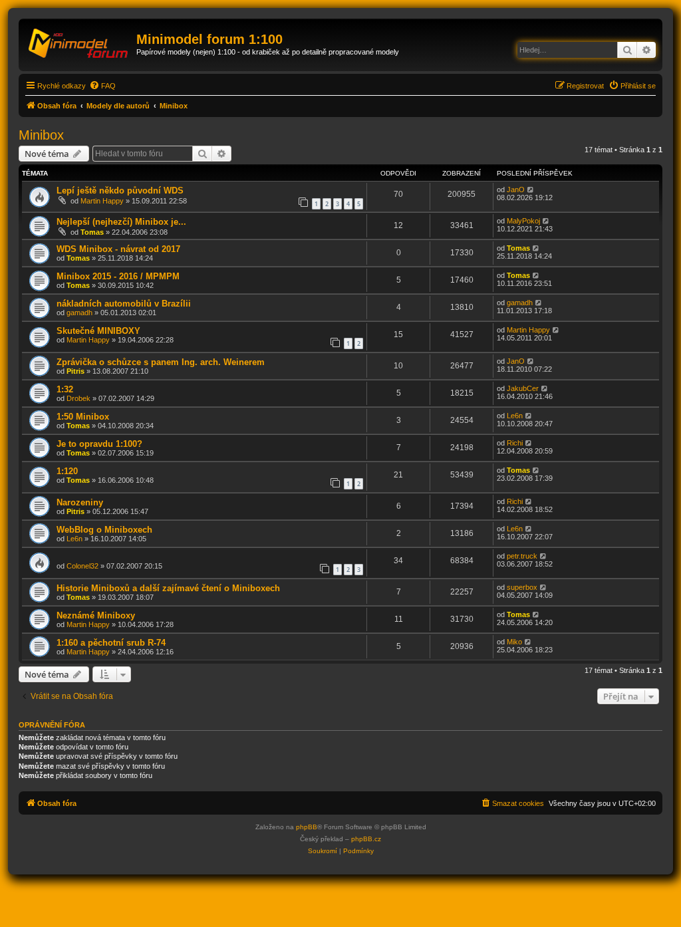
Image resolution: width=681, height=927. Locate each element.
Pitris (75, 371)
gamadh (79, 313)
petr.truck (522, 556)
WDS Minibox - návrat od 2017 (118, 249)
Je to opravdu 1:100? (99, 444)
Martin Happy (102, 201)
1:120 (67, 471)
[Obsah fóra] (79, 43)
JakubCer (523, 388)
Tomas (92, 232)
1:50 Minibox (83, 417)
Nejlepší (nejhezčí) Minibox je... (121, 222)
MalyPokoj (523, 221)
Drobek (78, 398)
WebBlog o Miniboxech (104, 530)
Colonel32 (82, 566)
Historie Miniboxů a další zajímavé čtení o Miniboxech (168, 588)
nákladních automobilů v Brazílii (124, 304)
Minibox (41, 135)
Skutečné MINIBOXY (98, 331)
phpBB (306, 827)
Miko (514, 642)
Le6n (515, 416)
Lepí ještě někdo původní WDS (120, 191)
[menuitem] (102, 86)
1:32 (65, 389)
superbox (522, 587)
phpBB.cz (366, 839)
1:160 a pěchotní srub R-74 (111, 643)
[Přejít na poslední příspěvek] (531, 190)
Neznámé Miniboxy (96, 615)
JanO (516, 190)
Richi (515, 443)
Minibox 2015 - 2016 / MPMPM (118, 276)
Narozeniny (80, 502)
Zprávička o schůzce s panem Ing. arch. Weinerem (161, 362)
